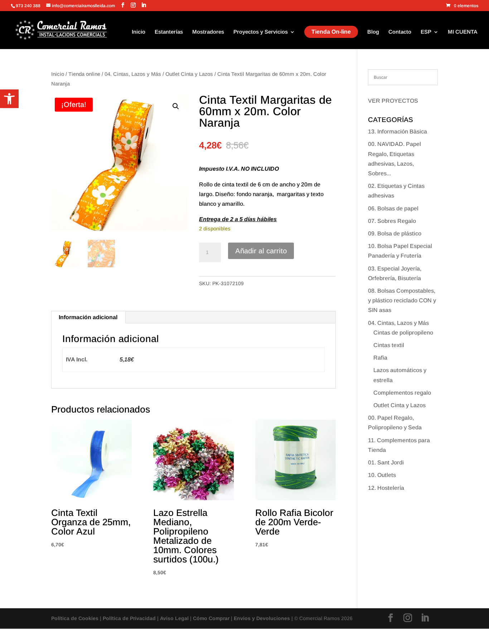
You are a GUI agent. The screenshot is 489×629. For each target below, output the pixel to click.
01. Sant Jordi (386, 462)
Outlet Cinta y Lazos (189, 74)
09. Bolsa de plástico (394, 233)
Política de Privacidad (129, 618)
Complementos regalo (402, 393)
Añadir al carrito (261, 251)
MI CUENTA (463, 32)
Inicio (138, 32)
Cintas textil (388, 345)
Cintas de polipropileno (403, 333)
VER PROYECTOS (393, 101)
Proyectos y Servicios (260, 32)
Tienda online (84, 74)
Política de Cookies (74, 618)
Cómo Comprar (211, 618)
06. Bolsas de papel (393, 208)
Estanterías (169, 32)
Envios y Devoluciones (262, 618)
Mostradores (208, 32)
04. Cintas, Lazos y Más (133, 74)
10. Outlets (382, 475)
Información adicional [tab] (88, 317)
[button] (9, 98)
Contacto (399, 32)
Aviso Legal (174, 618)
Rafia (380, 358)
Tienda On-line (331, 32)
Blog (373, 32)
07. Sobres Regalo (392, 221)
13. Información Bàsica (397, 131)
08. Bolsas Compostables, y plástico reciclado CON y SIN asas (402, 300)
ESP (426, 32)
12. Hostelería (386, 488)
